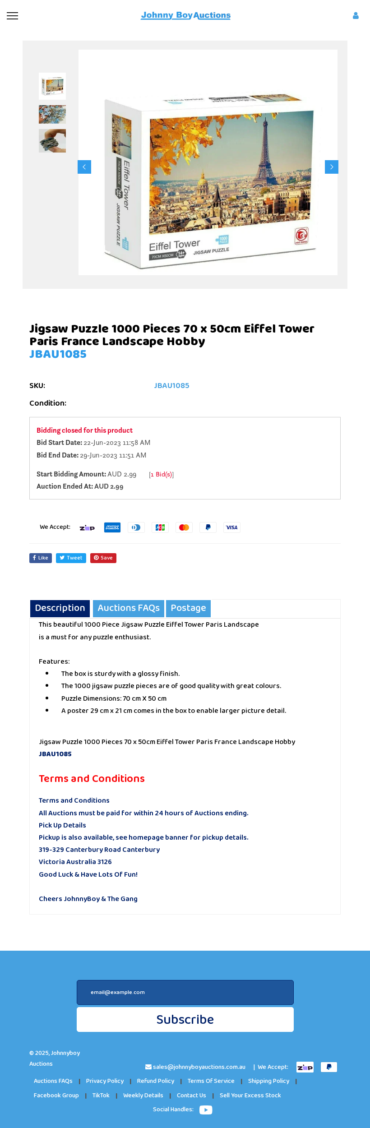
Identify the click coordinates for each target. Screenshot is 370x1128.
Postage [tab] (188, 608)
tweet (75, 558)
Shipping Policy (268, 1081)
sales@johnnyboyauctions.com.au (199, 1067)
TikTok (101, 1095)
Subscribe (185, 1020)
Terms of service (211, 1081)
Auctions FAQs (53, 1081)
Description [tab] (60, 608)
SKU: (37, 386)
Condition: (47, 404)
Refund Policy (155, 1081)
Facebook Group (56, 1095)
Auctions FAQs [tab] (128, 608)
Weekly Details (143, 1095)
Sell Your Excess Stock (250, 1095)
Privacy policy (105, 1081)
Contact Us (191, 1095)
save (107, 558)
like (43, 558)
